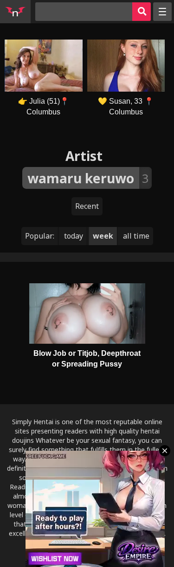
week (103, 236)
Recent (87, 206)
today (73, 236)
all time (136, 236)
